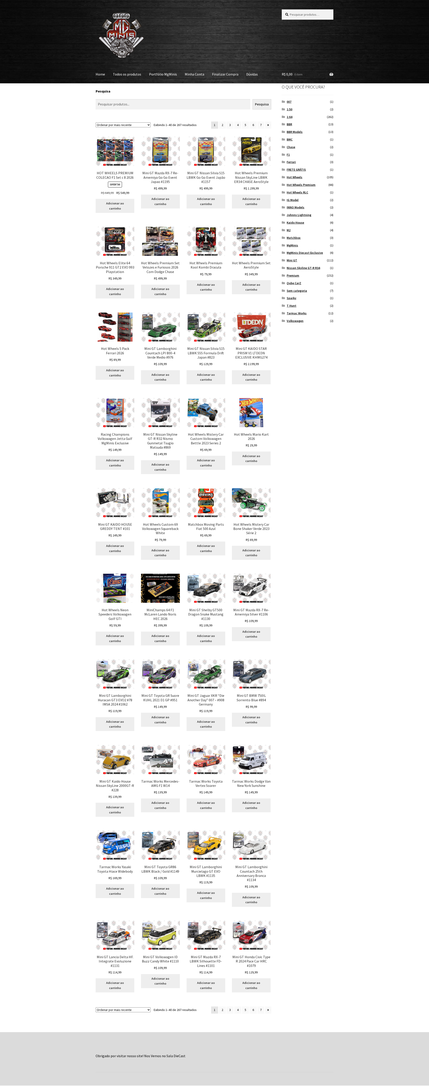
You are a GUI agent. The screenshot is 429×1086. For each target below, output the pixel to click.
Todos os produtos (127, 74)
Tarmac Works (297, 313)
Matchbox (294, 238)
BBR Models (295, 132)
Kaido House (295, 223)
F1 (288, 155)
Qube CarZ (294, 283)
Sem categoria (297, 291)
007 (289, 102)
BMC (289, 139)
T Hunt (291, 306)
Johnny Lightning (299, 215)
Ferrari (291, 162)
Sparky (291, 298)
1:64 (289, 117)
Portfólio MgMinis (163, 74)
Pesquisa (103, 91)
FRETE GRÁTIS (296, 170)
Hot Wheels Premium (301, 185)
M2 (288, 230)
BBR (289, 124)
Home (100, 74)
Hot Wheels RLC (297, 192)
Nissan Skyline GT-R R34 (303, 268)
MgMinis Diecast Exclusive (305, 253)
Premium (293, 275)
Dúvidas (252, 74)
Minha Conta (194, 74)
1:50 (289, 109)
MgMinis (292, 245)
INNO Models (295, 207)
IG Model (293, 200)
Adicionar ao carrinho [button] (115, 205)
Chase (291, 147)
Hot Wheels (294, 177)
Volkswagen (295, 321)
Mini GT (292, 260)
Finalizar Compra (225, 74)
